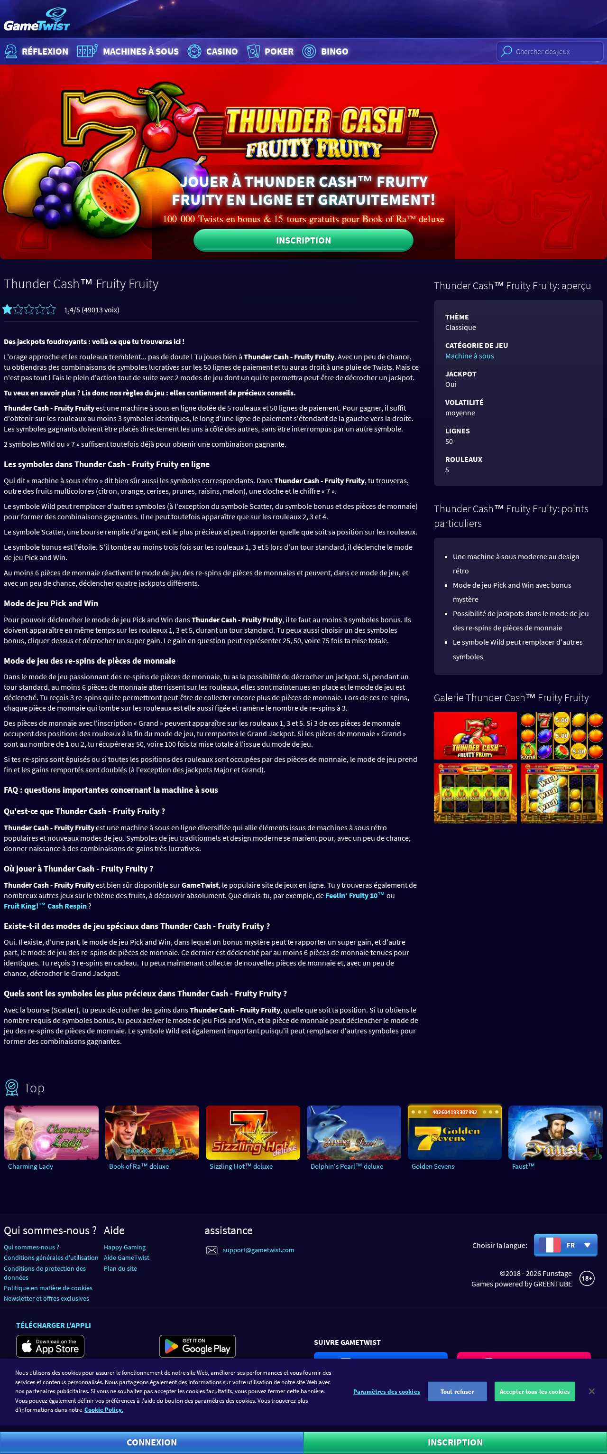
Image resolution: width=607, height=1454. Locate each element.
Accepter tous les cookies (535, 1391)
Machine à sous (469, 355)
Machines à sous (141, 51)
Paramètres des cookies (386, 1391)
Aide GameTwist (126, 1257)
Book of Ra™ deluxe (139, 1166)
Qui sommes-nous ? (31, 1247)
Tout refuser (457, 1391)
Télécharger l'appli (53, 1325)
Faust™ (523, 1166)
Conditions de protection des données (45, 1273)
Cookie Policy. (103, 1410)
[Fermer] (591, 1391)
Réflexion (45, 51)
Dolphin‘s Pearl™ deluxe (347, 1166)
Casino (222, 51)
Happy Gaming (125, 1247)
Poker (279, 51)
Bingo (335, 51)
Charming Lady (30, 1166)
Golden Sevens (433, 1166)
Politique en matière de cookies (48, 1288)
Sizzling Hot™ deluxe (241, 1166)
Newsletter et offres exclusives (46, 1298)
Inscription (303, 240)
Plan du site (120, 1268)
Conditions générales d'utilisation (51, 1257)
